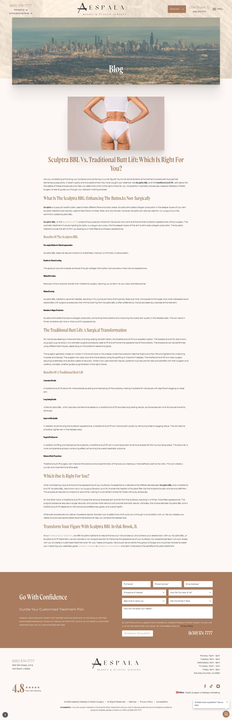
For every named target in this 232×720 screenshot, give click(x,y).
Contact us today (87, 546)
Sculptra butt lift (70, 222)
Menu (220, 9)
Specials (174, 9)
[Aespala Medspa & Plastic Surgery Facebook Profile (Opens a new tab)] (205, 686)
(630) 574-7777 (21, 5)
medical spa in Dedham (61, 536)
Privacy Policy (186, 626)
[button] (5, 715)
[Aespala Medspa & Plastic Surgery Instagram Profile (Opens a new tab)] (218, 686)
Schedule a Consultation (137, 633)
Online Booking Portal (19, 13)
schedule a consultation (109, 546)
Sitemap (133, 702)
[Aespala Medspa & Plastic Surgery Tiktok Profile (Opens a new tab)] (211, 686)
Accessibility (162, 702)
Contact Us (19, 10)
